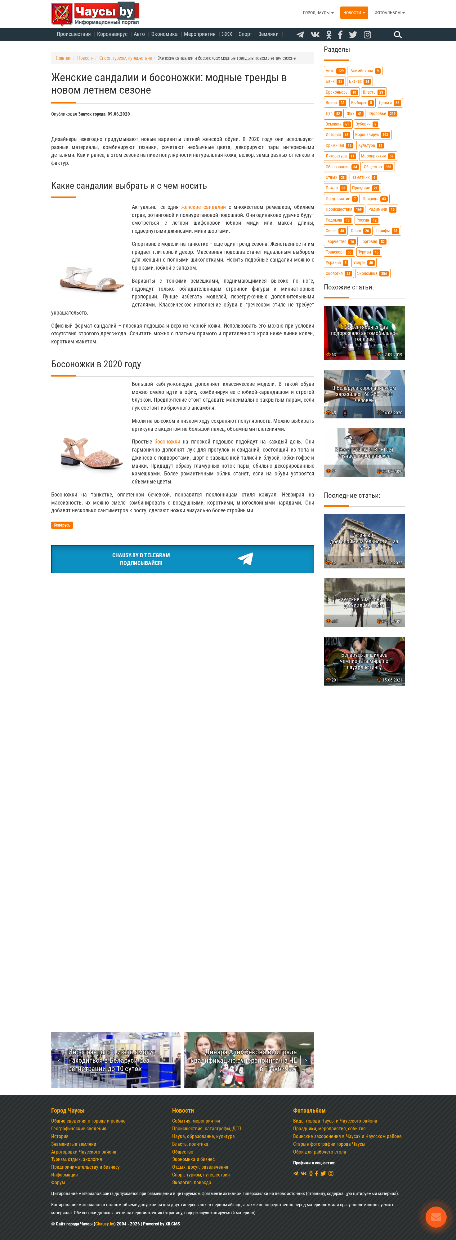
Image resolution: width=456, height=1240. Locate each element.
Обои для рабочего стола (319, 1152)
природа (374, 198)
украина (336, 262)
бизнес (359, 81)
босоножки (167, 441)
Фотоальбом (388, 12)
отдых (335, 177)
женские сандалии (203, 207)
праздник (365, 188)
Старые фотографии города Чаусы (329, 1144)
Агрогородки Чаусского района (83, 1152)
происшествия (344, 209)
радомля (338, 220)
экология (338, 273)
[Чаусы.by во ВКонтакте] (315, 35)
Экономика (164, 34)
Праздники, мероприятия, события (329, 1129)
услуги (363, 262)
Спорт (245, 34)
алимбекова (365, 70)
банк (334, 81)
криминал (338, 145)
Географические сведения (78, 1129)
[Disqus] (182, 761)
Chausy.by (104, 1224)
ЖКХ (227, 34)
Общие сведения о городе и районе (88, 1121)
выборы (361, 102)
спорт (360, 230)
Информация (64, 1175)
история (337, 134)
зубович (366, 124)
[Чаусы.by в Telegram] (300, 35)
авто (335, 70)
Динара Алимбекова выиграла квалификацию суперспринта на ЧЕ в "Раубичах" (243, 1060)
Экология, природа (191, 1182)
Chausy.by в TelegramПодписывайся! (141, 559)
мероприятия (377, 156)
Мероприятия (200, 34)
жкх (354, 113)
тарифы (386, 230)
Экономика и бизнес (193, 1159)
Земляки (268, 34)
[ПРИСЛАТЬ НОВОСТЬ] (436, 1217)
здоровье (382, 113)
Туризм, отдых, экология (76, 1159)
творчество (340, 241)
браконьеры (341, 92)
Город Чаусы (317, 12)
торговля (373, 241)
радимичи (382, 209)
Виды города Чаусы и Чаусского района (335, 1121)
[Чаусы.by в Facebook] (340, 35)
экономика (372, 273)
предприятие (341, 198)
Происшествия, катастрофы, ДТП (206, 1129)
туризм (368, 251)
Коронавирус (112, 34)
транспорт (338, 251)
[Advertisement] (182, 624)
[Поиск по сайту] (397, 34)
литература (340, 156)
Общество (182, 1152)
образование (341, 166)
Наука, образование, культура (203, 1136)
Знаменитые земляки (73, 1144)
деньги (389, 102)
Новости (352, 12)
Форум (58, 1182)
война (335, 102)
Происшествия (74, 34)
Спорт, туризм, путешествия (201, 1175)
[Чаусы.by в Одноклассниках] (329, 35)
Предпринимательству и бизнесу (85, 1167)
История (60, 1136)
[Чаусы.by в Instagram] (367, 35)
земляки (337, 124)
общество (377, 166)
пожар (335, 188)
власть (373, 92)
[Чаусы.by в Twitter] (353, 35)
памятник (363, 177)
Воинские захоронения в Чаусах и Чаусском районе (347, 1136)
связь (335, 230)
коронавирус (371, 134)
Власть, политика (190, 1144)
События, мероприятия (196, 1121)
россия (366, 220)
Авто (139, 34)
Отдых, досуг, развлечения (200, 1167)
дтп (333, 113)
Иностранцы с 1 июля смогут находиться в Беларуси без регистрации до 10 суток (111, 1060)
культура (370, 145)
